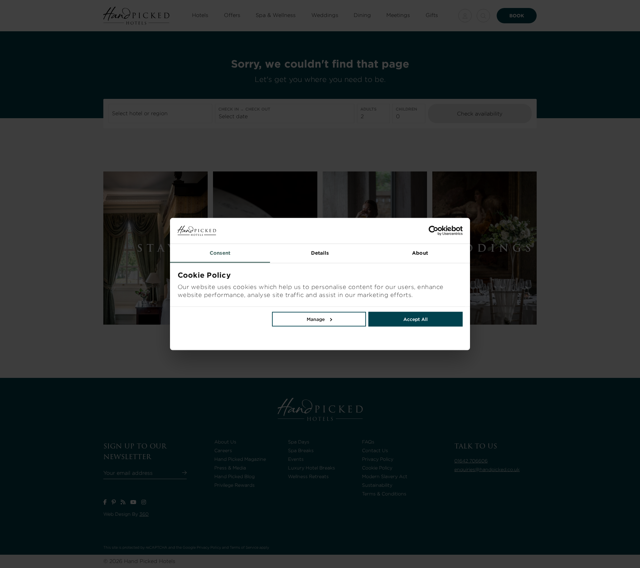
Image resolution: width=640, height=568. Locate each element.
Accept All (415, 319)
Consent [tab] (220, 253)
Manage (316, 319)
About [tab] (420, 253)
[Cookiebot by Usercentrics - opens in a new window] (391, 231)
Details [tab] (320, 253)
